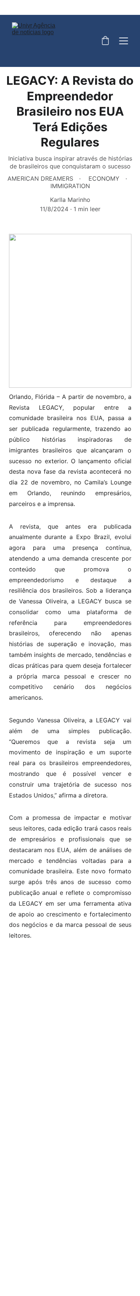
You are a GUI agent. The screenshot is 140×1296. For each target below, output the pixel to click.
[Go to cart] (105, 41)
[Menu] (123, 41)
